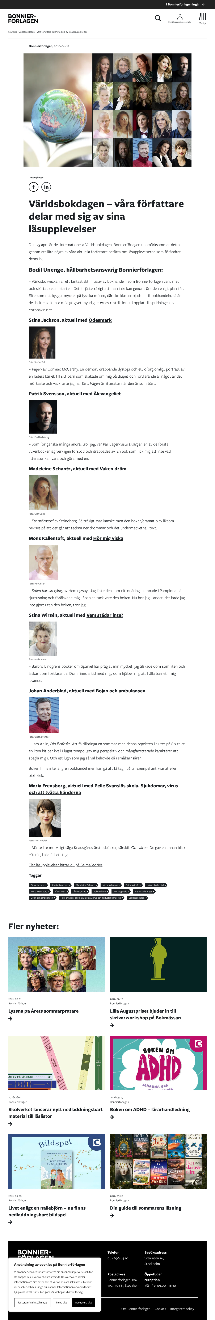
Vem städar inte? (105, 614)
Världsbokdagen (136, 897)
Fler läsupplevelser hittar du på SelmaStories (65, 865)
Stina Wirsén (132, 885)
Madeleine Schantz (85, 885)
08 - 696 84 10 (118, 1258)
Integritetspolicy (182, 1308)
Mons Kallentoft (110, 885)
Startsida (12, 32)
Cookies (160, 1308)
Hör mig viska (108, 538)
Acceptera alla (83, 1302)
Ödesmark (100, 319)
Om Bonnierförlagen (136, 1308)
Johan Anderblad (155, 885)
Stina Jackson (37, 885)
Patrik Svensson (60, 885)
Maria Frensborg (39, 891)
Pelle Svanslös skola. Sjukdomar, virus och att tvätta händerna (103, 789)
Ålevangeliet (107, 393)
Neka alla (61, 1302)
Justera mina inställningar (33, 1302)
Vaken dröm (113, 468)
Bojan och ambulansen (121, 690)
